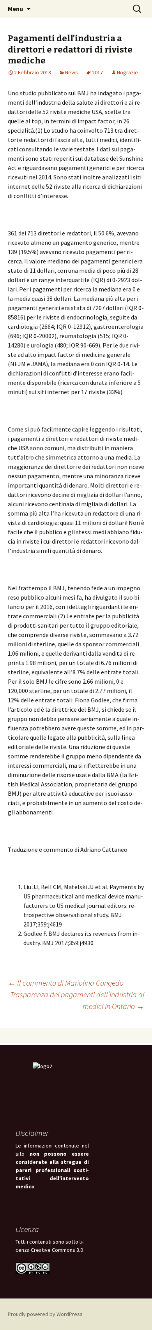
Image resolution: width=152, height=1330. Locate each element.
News (71, 72)
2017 (97, 72)
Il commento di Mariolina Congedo (66, 983)
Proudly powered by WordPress (45, 1314)
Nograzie (127, 72)
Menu (15, 8)
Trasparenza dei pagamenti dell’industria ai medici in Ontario (77, 1000)
